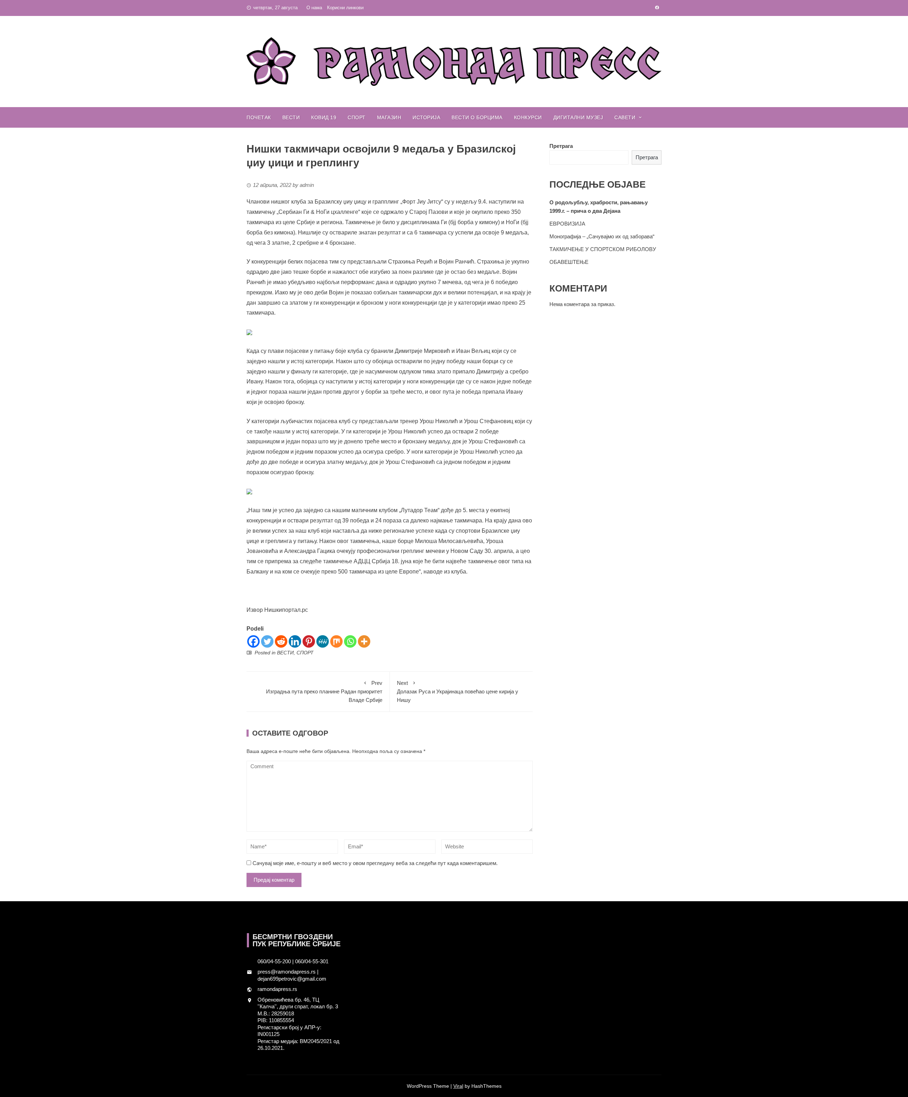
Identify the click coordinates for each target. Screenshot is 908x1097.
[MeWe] (322, 641)
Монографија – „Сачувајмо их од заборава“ (601, 236)
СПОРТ (357, 117)
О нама (314, 7)
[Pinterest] (309, 641)
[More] (364, 641)
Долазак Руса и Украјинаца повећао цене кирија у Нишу (457, 691)
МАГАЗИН (389, 117)
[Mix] (336, 641)
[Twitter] (267, 641)
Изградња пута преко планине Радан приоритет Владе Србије (324, 691)
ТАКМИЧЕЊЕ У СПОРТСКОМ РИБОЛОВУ (602, 249)
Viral (458, 1086)
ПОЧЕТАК (259, 117)
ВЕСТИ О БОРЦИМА (477, 117)
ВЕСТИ (291, 117)
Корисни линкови (345, 7)
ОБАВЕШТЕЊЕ (568, 262)
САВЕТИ (624, 117)
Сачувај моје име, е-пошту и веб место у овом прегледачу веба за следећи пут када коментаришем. (375, 863)
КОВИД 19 (323, 117)
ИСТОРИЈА (426, 117)
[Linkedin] (295, 641)
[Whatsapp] (350, 641)
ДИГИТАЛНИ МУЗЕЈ (578, 117)
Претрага (561, 146)
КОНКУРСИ (528, 117)
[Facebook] (253, 641)
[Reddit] (281, 641)
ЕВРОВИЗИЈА (567, 224)
